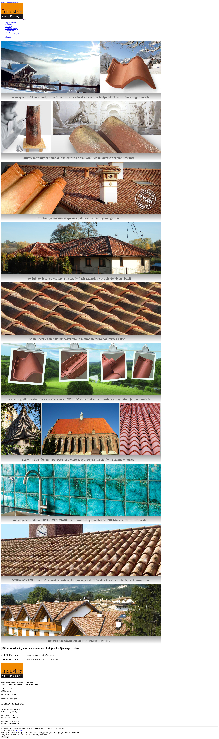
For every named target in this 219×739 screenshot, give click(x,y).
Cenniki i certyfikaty (12, 35)
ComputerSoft (21, 730)
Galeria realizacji (11, 29)
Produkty (8, 27)
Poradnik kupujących (13, 33)
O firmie (8, 25)
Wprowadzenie (10, 23)
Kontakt (8, 37)
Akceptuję (5, 737)
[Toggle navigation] (25, 19)
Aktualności (9, 31)
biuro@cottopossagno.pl (9, 2)
